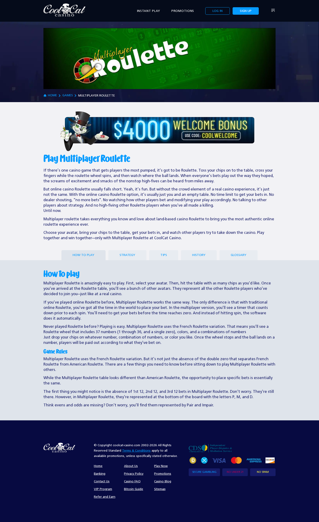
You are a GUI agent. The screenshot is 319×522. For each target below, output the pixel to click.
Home (52, 95)
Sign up (246, 11)
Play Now (161, 466)
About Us (131, 466)
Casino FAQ (132, 481)
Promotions (182, 11)
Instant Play (148, 11)
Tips (163, 255)
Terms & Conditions (136, 450)
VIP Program (103, 489)
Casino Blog (162, 481)
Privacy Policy (133, 473)
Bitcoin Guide (133, 489)
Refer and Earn (104, 496)
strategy (127, 255)
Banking (99, 473)
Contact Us (102, 481)
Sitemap (160, 489)
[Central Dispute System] (210, 447)
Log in (218, 11)
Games (67, 95)
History (199, 255)
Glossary (238, 255)
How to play (83, 255)
